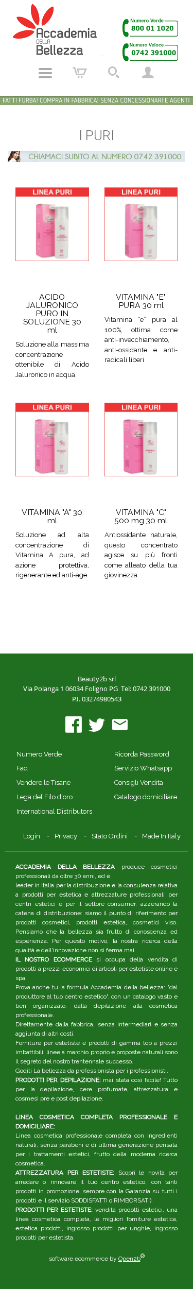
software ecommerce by (97, 1258)
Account (147, 73)
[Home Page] (97, 32)
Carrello (79, 73)
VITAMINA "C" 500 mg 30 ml (140, 516)
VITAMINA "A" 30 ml (52, 516)
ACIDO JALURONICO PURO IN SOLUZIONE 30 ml (52, 313)
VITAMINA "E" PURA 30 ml (141, 301)
